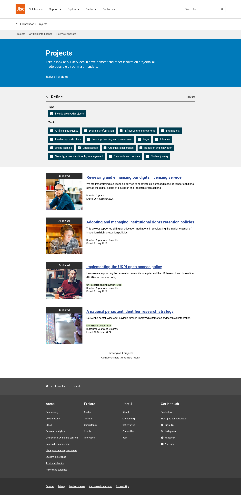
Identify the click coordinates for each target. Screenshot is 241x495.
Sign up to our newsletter (174, 418)
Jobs (125, 437)
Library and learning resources (61, 450)
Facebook (170, 437)
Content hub (128, 431)
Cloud (49, 425)
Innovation (28, 24)
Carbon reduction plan (100, 486)
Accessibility (122, 486)
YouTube (169, 444)
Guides (87, 412)
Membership (129, 418)
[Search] (222, 9)
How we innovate (66, 33)
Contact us (109, 9)
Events (87, 431)
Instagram (170, 431)
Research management (58, 444)
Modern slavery (77, 486)
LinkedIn (169, 425)
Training (88, 418)
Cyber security (53, 418)
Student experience (56, 457)
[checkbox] (67, 113)
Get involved (128, 425)
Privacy (61, 486)
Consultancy (90, 425)
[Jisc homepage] (21, 9)
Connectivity (52, 412)
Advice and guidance (56, 469)
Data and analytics (55, 431)
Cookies (50, 486)
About (125, 412)
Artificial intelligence (40, 33)
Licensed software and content (62, 437)
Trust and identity (55, 463)
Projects (42, 24)
